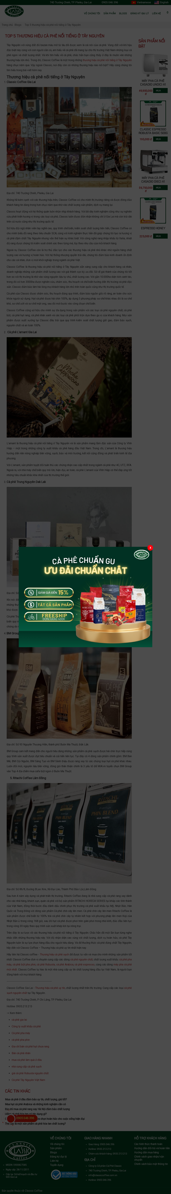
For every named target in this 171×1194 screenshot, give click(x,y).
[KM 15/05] (85, 597)
